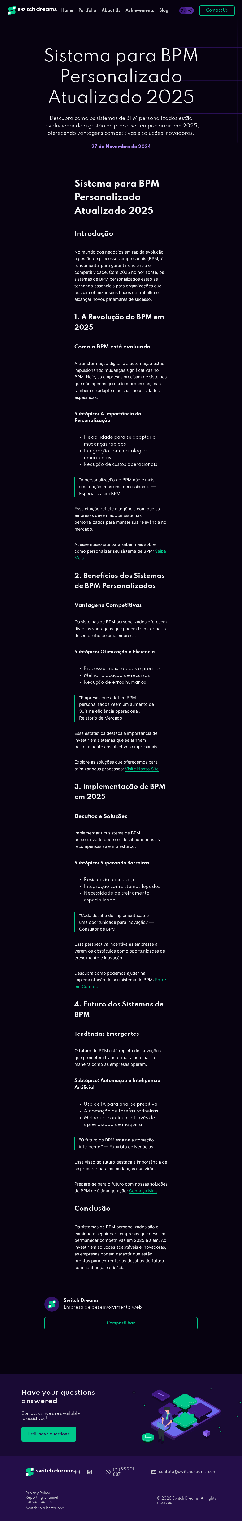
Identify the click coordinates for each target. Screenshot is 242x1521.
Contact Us (217, 10)
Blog (164, 10)
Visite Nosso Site (142, 768)
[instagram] (77, 1472)
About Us (111, 10)
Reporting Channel (42, 1498)
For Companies (39, 1502)
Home (67, 10)
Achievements (139, 10)
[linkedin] (89, 1472)
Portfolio (87, 10)
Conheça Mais (143, 1190)
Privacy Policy (38, 1493)
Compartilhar (121, 1323)
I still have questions (48, 1434)
